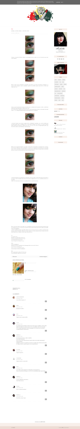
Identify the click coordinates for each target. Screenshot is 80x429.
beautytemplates (66, 427)
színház (56, 100)
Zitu (17, 314)
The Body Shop (57, 95)
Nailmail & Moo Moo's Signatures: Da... (16, 289)
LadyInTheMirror (20, 296)
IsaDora (65, 84)
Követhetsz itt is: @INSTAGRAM (40, 421)
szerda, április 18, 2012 (19, 387)
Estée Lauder (56, 84)
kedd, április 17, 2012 (19, 298)
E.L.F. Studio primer (14, 236)
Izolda (17, 386)
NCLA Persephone (28, 279)
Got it (62, 2)
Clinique (63, 79)
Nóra (17, 305)
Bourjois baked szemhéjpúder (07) (16, 246)
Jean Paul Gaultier (57, 86)
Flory (17, 322)
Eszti (17, 366)
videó (62, 100)
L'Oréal (63, 86)
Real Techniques (60, 93)
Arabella (18, 334)
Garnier (61, 84)
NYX (55, 93)
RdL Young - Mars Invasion (17, 274)
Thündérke (18, 358)
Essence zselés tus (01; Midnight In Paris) (17, 247)
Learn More (58, 2)
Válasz (46, 301)
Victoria (18, 349)
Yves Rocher (62, 95)
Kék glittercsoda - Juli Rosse (61, 128)
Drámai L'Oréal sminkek (60, 68)
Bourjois (59, 79)
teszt (59, 100)
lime (12, 28)
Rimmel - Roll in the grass (29, 270)
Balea (55, 79)
